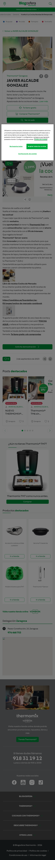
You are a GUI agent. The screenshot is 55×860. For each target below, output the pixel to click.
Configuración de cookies (27, 153)
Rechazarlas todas (16, 146)
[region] (27, 142)
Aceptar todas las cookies (37, 146)
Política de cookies (41, 139)
